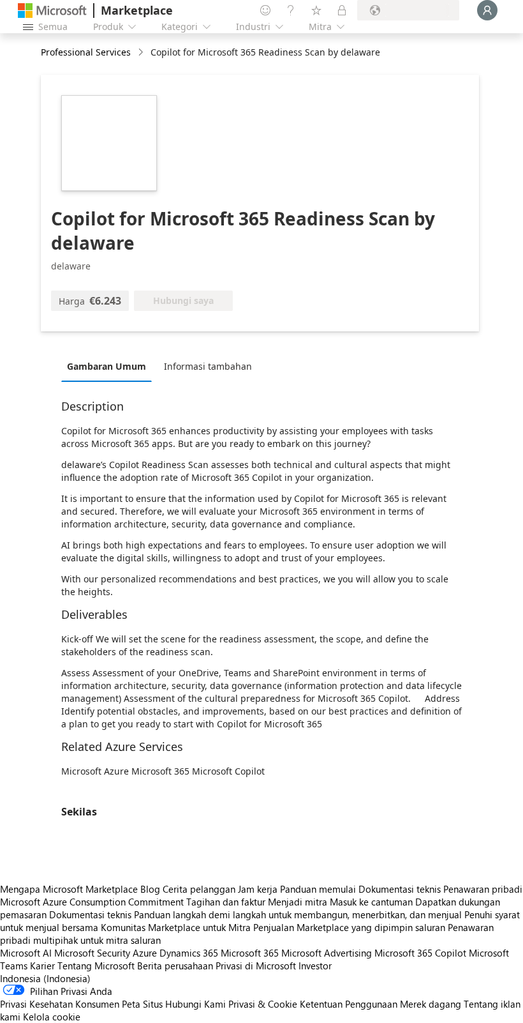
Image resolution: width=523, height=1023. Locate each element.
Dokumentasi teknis (399, 889)
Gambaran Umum (106, 366)
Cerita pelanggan (199, 889)
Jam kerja (257, 889)
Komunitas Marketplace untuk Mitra (176, 927)
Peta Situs (142, 1003)
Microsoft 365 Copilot (420, 952)
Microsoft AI (26, 952)
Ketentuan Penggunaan (348, 1003)
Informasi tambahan (208, 366)
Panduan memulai (318, 889)
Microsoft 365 (250, 952)
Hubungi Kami (195, 1003)
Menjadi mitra (297, 901)
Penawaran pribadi (482, 889)
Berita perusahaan (175, 965)
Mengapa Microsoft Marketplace (69, 889)
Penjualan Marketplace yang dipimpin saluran (349, 927)
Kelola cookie (51, 1016)
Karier (42, 965)
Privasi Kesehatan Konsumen (59, 1003)
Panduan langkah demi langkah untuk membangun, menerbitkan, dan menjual (298, 914)
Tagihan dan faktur (225, 901)
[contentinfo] (142, 52)
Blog (150, 889)
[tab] (109, 366)
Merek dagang (430, 1003)
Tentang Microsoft (96, 965)
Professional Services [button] (86, 52)
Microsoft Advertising (326, 952)
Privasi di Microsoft (256, 965)
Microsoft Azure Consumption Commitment (93, 901)
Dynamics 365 (188, 952)
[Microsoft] (52, 10)
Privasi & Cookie (262, 1003)
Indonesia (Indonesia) (45, 978)
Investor (315, 965)
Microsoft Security (92, 952)
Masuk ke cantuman (371, 901)
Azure (145, 952)
